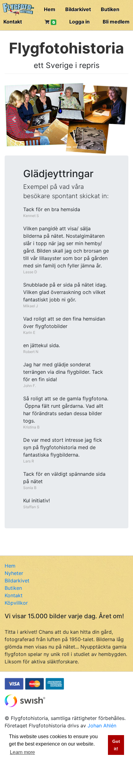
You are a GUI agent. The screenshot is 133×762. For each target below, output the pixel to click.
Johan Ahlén (102, 725)
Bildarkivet (78, 9)
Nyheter (14, 573)
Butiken (110, 9)
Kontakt (12, 22)
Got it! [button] (116, 745)
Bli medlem (116, 22)
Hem (49, 9)
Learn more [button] (22, 752)
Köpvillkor (16, 603)
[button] (14, 119)
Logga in (79, 22)
